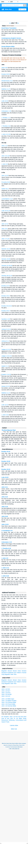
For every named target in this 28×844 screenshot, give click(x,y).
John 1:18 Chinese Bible (8, 702)
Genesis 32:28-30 (6, 265)
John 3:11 (4, 487)
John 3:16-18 (5, 156)
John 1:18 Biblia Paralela (8, 700)
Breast (15, 671)
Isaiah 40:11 (5, 188)
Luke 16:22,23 (5, 210)
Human (24, 672)
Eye (15, 672)
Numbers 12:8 (5, 319)
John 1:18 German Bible (8, 706)
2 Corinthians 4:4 (6, 530)
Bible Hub (14, 729)
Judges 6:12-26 (6, 349)
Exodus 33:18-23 (6, 306)
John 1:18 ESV (5, 692)
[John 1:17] (2, 378)
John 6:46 (4, 67)
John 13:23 (4, 175)
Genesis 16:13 (5, 249)
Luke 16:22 (4, 477)
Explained (10, 672)
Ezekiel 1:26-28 (6, 374)
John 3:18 (4, 506)
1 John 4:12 (5, 568)
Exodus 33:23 (5, 469)
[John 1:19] (26, 378)
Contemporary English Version (11, 38)
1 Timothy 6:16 (5, 126)
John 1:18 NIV (5, 689)
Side (11, 674)
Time (15, 674)
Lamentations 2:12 (7, 199)
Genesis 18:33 (5, 259)
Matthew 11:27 (5, 89)
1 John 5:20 (5, 415)
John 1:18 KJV (5, 696)
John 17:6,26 (5, 239)
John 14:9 (4, 228)
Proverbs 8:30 (5, 182)
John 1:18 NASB (6, 694)
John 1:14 (4, 145)
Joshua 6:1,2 (5, 341)
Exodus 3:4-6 (5, 286)
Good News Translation (8, 28)
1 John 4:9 (4, 164)
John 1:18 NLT (5, 691)
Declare (24, 671)
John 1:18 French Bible (8, 704)
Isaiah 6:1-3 (5, 366)
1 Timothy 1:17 (5, 117)
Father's (19, 672)
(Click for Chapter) (10, 25)
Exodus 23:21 (5, 296)
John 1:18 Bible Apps (7, 699)
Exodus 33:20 (5, 74)
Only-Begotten (5, 674)
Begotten (4, 671)
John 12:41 (4, 224)
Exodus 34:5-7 (5, 311)
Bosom (10, 671)
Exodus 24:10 (5, 451)
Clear (19, 671)
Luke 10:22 (4, 101)
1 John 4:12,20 (5, 134)
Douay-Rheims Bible (8, 46)
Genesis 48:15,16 (6, 275)
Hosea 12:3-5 (5, 386)
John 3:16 (4, 497)
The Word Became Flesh (8, 430)
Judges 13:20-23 (6, 356)
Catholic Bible (14, 725)
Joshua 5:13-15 (6, 329)
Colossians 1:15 (6, 111)
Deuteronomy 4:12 (7, 81)
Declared (4, 672)
